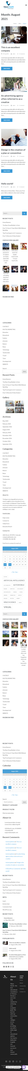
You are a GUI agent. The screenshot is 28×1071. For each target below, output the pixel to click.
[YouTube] (13, 967)
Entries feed (6, 904)
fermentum (12, 595)
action (5, 576)
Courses (22, 988)
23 (5, 564)
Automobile (18, 585)
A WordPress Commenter (13, 868)
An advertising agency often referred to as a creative (12, 98)
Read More (7, 68)
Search (5, 368)
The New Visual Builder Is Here (11, 225)
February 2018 (7, 432)
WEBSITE (5, 364)
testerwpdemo (10, 841)
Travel (4, 355)
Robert (18, 598)
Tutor (4, 358)
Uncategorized (7, 361)
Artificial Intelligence (14, 580)
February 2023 (7, 424)
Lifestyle (5, 341)
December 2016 (7, 435)
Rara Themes (22, 1067)
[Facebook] (4, 967)
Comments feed (7, 907)
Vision (20, 602)
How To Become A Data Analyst (11, 236)
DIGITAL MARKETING (9, 329)
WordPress (17, 1068)
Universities (23, 986)
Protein (12, 598)
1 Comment (21, 105)
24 (9, 564)
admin (14, 53)
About (21, 983)
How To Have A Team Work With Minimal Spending (14, 931)
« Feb (12, 572)
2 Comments (22, 53)
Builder (5, 588)
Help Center (6, 518)
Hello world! (7, 183)
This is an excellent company (17, 942)
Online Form (6, 523)
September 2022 (7, 427)
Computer (12, 588)
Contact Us (6, 521)
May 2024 (5, 421)
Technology (6, 350)
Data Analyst (20, 588)
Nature (5, 344)
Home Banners (7, 222)
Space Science (10, 602)
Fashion (5, 338)
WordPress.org (7, 910)
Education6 (6, 335)
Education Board (7, 526)
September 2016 (7, 444)
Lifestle (20, 595)
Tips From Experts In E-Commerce (12, 233)
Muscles (5, 598)
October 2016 (7, 441)
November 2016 (7, 438)
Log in (4, 901)
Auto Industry (7, 585)
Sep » (16, 572)
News (4, 347)
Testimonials (6, 352)
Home (21, 980)
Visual (7, 607)
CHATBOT (6, 326)
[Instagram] (11, 967)
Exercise (5, 595)
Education (5, 332)
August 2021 (6, 429)
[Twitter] (6, 967)
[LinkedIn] (8, 967)
